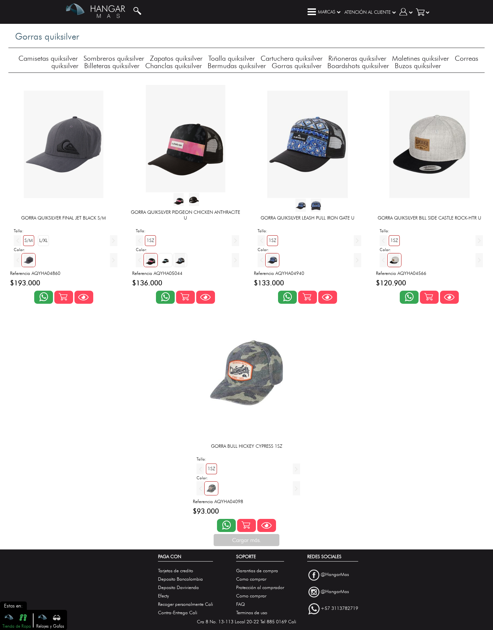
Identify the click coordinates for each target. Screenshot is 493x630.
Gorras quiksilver (297, 65)
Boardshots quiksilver (358, 65)
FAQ (240, 604)
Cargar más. (246, 540)
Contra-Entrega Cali (177, 613)
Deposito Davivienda (178, 587)
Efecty (163, 596)
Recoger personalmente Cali (185, 604)
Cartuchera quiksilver (292, 58)
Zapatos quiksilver (176, 58)
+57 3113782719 (339, 609)
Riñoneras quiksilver (357, 58)
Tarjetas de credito (175, 571)
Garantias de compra (257, 571)
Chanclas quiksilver (173, 65)
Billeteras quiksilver (112, 65)
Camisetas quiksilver (48, 58)
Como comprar (251, 579)
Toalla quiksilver (231, 58)
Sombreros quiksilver (114, 58)
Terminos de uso (251, 613)
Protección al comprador (260, 587)
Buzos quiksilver (418, 65)
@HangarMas (335, 574)
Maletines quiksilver (420, 58)
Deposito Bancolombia (180, 579)
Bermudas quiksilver (237, 65)
